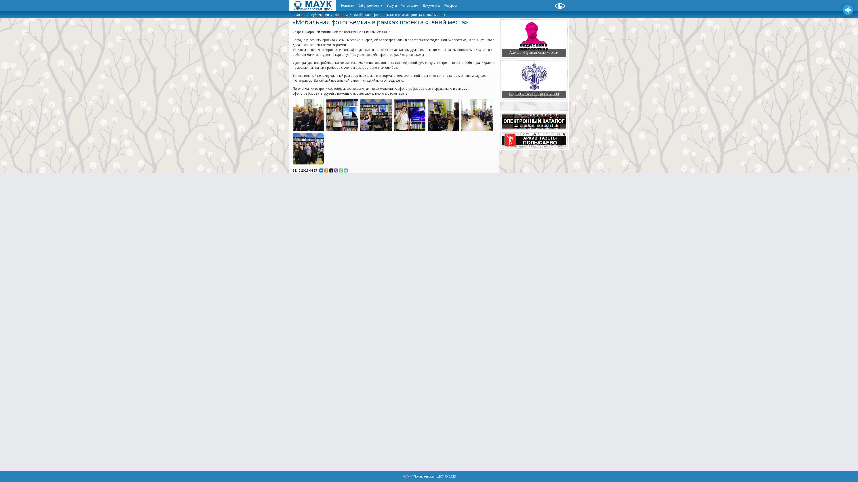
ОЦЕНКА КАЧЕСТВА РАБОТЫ (534, 93)
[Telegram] (346, 170)
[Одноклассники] (326, 170)
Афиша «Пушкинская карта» (534, 52)
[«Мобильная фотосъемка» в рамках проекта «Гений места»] (308, 115)
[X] (331, 170)
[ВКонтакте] (321, 170)
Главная (299, 14)
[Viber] (336, 170)
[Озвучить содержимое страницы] (848, 10)
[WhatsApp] (341, 170)
